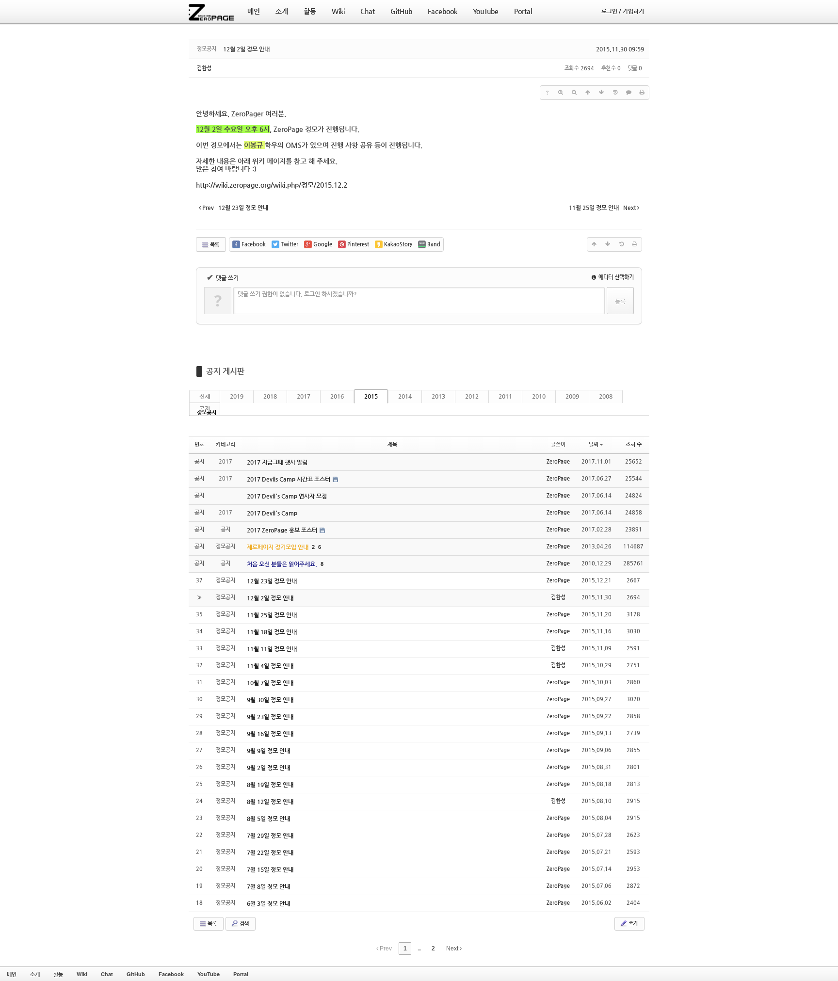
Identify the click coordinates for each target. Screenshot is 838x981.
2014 (405, 396)
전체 (204, 396)
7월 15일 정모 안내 (270, 869)
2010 (539, 396)
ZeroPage (558, 461)
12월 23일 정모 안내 (272, 581)
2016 (337, 396)
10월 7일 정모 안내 (270, 682)
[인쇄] (642, 92)
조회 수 (634, 444)
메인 (11, 974)
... (419, 948)
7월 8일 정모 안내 (268, 886)
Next (453, 948)
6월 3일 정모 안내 (268, 903)
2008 (605, 396)
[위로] (588, 92)
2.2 (271, 185)
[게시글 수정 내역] (615, 92)
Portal (240, 974)
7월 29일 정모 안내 (270, 835)
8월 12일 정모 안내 (270, 801)
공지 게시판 (225, 371)
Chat (107, 974)
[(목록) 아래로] (601, 92)
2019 (236, 396)
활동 (58, 974)
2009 (572, 396)
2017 (303, 396)
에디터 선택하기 (615, 277)
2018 (270, 396)
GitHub (136, 974)
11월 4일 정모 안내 (270, 665)
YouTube (208, 974)
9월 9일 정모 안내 (268, 750)
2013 (438, 396)
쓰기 (632, 923)
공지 (204, 408)
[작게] (574, 92)
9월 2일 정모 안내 (268, 767)
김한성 (204, 68)
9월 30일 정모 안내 (270, 699)
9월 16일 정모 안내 (270, 733)
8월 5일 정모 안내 (268, 818)
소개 (35, 974)
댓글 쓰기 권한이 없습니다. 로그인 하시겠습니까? (297, 293)
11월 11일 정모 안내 (272, 648)
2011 (505, 396)
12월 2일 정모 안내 (246, 49)
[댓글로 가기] (628, 92)
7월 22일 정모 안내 (270, 852)
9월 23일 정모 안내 (270, 716)
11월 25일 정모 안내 (272, 614)
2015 (371, 396)
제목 (392, 444)
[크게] (560, 92)
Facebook (171, 974)
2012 (472, 396)
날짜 (593, 444)
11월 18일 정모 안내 (272, 631)
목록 (214, 244)
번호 (199, 444)
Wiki (82, 974)
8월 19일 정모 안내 (270, 784)
